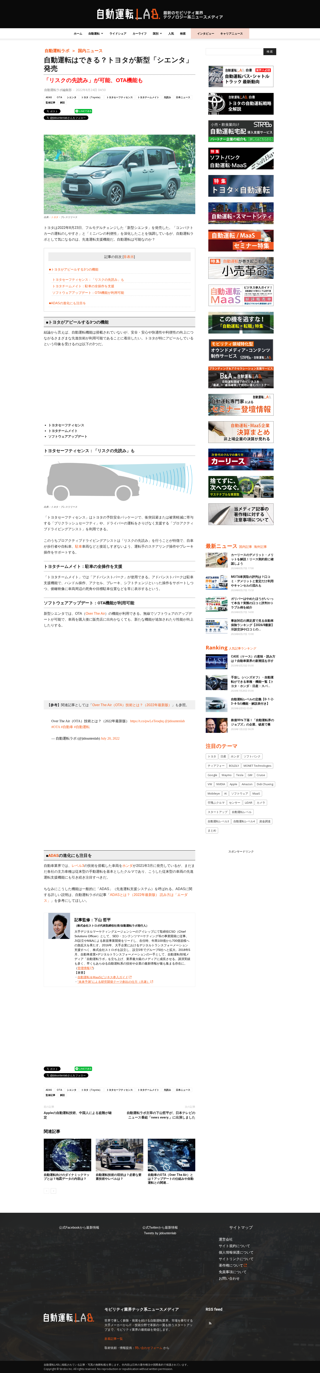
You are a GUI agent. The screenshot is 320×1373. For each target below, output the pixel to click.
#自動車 (67, 727)
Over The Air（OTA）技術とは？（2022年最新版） (132, 705)
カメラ (261, 803)
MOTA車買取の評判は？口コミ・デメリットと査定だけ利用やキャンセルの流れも (252, 581)
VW (210, 784)
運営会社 (226, 1239)
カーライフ (140, 33)
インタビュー (205, 33)
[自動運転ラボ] (160, 14)
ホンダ (127, 865)
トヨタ (54, 217)
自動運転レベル (242, 812)
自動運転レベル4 (244, 821)
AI (225, 793)
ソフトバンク (252, 756)
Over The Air (95, 613)
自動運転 (94, 33)
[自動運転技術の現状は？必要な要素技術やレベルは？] (119, 1155)
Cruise (261, 775)
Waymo (227, 775)
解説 (62, 102)
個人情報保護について (236, 1252)
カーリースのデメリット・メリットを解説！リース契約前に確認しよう (252, 559)
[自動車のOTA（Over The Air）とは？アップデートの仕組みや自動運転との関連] (171, 1155)
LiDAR (248, 803)
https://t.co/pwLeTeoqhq (147, 721)
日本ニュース (183, 97)
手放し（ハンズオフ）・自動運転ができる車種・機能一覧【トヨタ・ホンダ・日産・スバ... (252, 682)
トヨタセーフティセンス (119, 97)
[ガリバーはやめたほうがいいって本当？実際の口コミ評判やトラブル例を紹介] (216, 603)
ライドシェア (117, 33)
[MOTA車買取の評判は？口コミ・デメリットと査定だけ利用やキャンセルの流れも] (216, 582)
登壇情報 (83, 968)
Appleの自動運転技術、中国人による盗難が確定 (78, 1115)
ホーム (78, 33)
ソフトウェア (239, 793)
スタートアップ (217, 812)
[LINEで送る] (83, 111)
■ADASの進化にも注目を (67, 303)
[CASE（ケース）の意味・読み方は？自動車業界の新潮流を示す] (216, 661)
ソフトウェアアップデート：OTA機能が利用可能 (88, 292)
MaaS (256, 793)
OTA (59, 97)
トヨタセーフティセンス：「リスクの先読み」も (88, 279)
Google (212, 775)
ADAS (49, 97)
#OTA (55, 727)
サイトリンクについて (236, 1259)
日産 (223, 756)
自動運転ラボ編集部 (58, 90)
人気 (171, 33)
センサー (234, 803)
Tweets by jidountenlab (160, 1233)
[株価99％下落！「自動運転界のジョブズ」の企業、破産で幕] (216, 725)
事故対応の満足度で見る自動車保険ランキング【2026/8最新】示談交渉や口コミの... (252, 625)
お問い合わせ (229, 1278)
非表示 (128, 257)
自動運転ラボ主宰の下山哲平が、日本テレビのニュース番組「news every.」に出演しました (161, 1115)
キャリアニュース (231, 33)
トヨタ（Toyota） (91, 97)
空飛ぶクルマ (216, 803)
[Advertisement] (119, 383)
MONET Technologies (257, 766)
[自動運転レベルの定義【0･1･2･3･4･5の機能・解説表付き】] (216, 704)
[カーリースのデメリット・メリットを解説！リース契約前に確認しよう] (216, 560)
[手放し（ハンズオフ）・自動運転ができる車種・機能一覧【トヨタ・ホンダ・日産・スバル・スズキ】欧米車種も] (216, 682)
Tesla (239, 775)
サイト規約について (234, 1246)
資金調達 (265, 821)
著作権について (231, 1265)
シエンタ (71, 97)
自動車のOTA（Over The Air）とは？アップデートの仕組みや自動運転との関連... (171, 1178)
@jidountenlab (175, 721)
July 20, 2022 (110, 738)
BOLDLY (234, 766)
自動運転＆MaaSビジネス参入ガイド (102, 977)
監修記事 (50, 102)
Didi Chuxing (265, 784)
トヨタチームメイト (148, 97)
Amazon (247, 784)
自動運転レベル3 (218, 821)
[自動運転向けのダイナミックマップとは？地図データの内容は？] (67, 1155)
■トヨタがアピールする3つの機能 (73, 269)
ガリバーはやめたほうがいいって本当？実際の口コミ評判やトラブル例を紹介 (252, 603)
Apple (233, 784)
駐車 (78, 546)
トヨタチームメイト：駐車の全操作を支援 (83, 286)
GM (250, 775)
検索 (183, 33)
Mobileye (214, 793)
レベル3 (78, 865)
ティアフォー (216, 766)
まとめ (212, 830)
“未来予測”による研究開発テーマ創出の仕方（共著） (113, 981)
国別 (155, 33)
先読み (167, 97)
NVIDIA (220, 784)
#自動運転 (82, 727)
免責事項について (233, 1272)
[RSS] (210, 1323)
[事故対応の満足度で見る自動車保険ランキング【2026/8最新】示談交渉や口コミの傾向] (216, 625)
